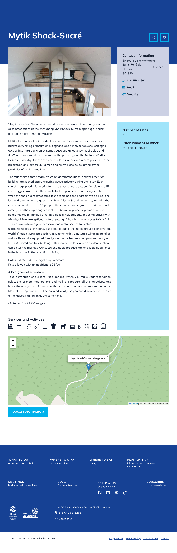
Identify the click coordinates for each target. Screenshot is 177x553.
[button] (88, 366)
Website (132, 94)
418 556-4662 (136, 80)
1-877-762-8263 (68, 512)
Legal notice (116, 538)
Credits (165, 538)
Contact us (63, 518)
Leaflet (134, 403)
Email (130, 87)
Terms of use (150, 538)
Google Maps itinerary (28, 411)
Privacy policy (133, 538)
